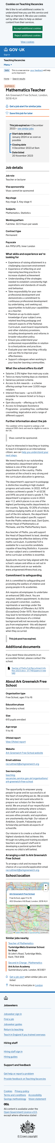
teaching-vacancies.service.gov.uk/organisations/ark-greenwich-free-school (27, 778)
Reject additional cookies (27, 35)
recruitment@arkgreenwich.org (22, 763)
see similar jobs (26, 128)
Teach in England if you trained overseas (24, 1034)
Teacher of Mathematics (21, 943)
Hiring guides (11, 1056)
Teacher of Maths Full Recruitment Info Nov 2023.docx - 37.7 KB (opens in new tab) (29, 670)
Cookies (8, 1091)
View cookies (27, 42)
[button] (28, 908)
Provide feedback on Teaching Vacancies (25, 1078)
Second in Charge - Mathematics (25, 962)
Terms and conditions (15, 1095)
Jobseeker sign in (13, 1013)
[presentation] (27, 908)
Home (6, 78)
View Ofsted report (16, 741)
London (39, 985)
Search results (19, 78)
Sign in (7, 54)
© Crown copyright (27, 1136)
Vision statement (37, 1098)
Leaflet (17, 933)
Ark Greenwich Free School (22, 894)
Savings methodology (15, 1098)
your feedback (36, 70)
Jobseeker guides (13, 1024)
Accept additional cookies (27, 28)
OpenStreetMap (34, 933)
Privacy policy (22, 1091)
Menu (7, 64)
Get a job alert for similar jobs (25, 106)
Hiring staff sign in (13, 1051)
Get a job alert (17, 976)
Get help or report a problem (19, 1073)
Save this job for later (21, 113)
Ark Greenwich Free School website (24, 752)
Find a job (9, 1019)
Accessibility (35, 1095)
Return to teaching (13, 1029)
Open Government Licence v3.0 (20, 1112)
